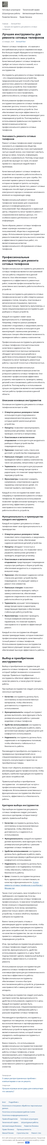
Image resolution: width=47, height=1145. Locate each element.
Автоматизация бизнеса (33, 13)
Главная (5, 24)
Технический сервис (31, 10)
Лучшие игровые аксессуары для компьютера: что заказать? (22, 1088)
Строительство (23, 1133)
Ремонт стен (36, 1133)
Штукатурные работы (11, 13)
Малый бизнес (8, 1133)
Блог (4, 1102)
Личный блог (16, 24)
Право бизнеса (26, 17)
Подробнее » (14, 1102)
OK (27, 1142)
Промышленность (24, 1129)
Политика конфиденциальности (15, 1115)
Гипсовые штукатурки (11, 10)
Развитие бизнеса (9, 17)
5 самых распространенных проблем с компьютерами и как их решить (19, 1078)
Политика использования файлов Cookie (18, 1112)
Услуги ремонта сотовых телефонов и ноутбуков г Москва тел (24, 885)
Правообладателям (10, 1119)
